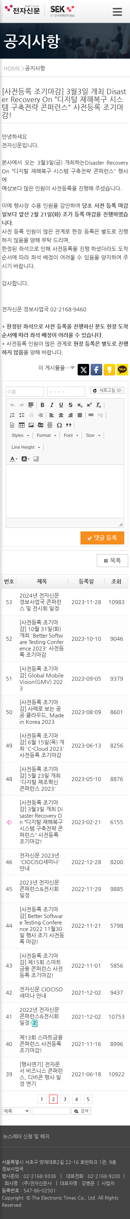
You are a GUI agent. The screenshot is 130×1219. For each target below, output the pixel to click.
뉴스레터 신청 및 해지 (26, 1136)
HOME (12, 68)
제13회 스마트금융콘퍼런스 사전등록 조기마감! (41, 1043)
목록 (115, 560)
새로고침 (110, 390)
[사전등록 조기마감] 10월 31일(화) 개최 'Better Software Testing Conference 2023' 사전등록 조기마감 (42, 638)
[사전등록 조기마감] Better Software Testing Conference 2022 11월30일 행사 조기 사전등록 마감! (42, 925)
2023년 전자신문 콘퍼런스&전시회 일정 (39, 888)
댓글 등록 (105, 538)
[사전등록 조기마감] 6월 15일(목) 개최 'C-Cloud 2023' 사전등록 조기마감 (42, 745)
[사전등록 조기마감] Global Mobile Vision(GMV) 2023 (42, 678)
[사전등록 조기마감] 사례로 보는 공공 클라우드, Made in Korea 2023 (42, 712)
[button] (12, 405)
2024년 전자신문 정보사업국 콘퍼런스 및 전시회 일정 (40, 601)
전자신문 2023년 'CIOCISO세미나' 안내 (40, 861)
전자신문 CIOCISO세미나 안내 (41, 992)
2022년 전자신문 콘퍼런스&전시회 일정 (39, 1016)
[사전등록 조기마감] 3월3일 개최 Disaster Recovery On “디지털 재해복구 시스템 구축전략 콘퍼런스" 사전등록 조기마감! (41, 821)
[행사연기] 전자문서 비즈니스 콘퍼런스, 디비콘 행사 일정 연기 (41, 1074)
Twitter (83, 369)
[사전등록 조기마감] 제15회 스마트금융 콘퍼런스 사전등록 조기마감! (41, 965)
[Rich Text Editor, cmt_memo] (65, 491)
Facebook (96, 369)
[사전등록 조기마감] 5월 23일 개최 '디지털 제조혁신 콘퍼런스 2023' (40, 778)
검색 (84, 1110)
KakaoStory (109, 369)
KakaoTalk (122, 369)
